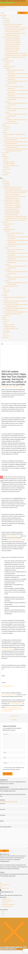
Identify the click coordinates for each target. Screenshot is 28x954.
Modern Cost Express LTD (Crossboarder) (15, 29)
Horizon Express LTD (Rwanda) (13, 42)
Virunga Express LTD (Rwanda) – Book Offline (16, 53)
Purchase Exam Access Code (11, 123)
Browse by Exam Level (9, 66)
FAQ (5, 171)
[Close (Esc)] (3, 951)
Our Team (6, 167)
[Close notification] (1, 5)
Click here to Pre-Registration (7, 2)
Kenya (7, 64)
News (4, 154)
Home (4, 16)
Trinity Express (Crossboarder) (13, 26)
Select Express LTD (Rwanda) (13, 49)
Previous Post (14, 716)
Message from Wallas (9, 161)
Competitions (6, 152)
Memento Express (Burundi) (12, 46)
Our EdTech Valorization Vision (11, 165)
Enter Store (7, 127)
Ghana (7, 112)
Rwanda (8, 62)
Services (5, 132)
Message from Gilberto (9, 163)
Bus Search (7, 20)
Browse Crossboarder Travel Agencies (13, 24)
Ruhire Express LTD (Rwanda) (13, 48)
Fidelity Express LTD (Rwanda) (13, 40)
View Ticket (7, 22)
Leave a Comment (6, 386)
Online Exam (6, 59)
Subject (2, 821)
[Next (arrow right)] (9, 953)
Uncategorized (14, 386)
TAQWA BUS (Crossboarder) (12, 35)
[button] (14, 178)
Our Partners (7, 169)
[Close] (14, 945)
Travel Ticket (6, 18)
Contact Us (7, 172)
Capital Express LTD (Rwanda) (13, 39)
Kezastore (2, 6)
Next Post (14, 719)
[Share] (9, 951)
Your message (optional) (5, 826)
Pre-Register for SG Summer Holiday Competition (11, 947)
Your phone (2, 815)
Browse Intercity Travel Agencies (12, 37)
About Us (6, 158)
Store (4, 125)
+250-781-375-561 (4, 888)
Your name (2, 803)
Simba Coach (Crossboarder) (12, 31)
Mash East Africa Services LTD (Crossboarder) (16, 27)
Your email (2, 809)
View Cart (6, 128)
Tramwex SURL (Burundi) (12, 51)
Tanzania (8, 106)
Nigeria (7, 117)
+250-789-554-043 (4, 884)
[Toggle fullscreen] (15, 951)
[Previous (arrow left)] (3, 953)
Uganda (7, 101)
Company (5, 156)
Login (5, 130)
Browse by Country (8, 61)
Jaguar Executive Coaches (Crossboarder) (15, 33)
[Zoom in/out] (21, 951)
